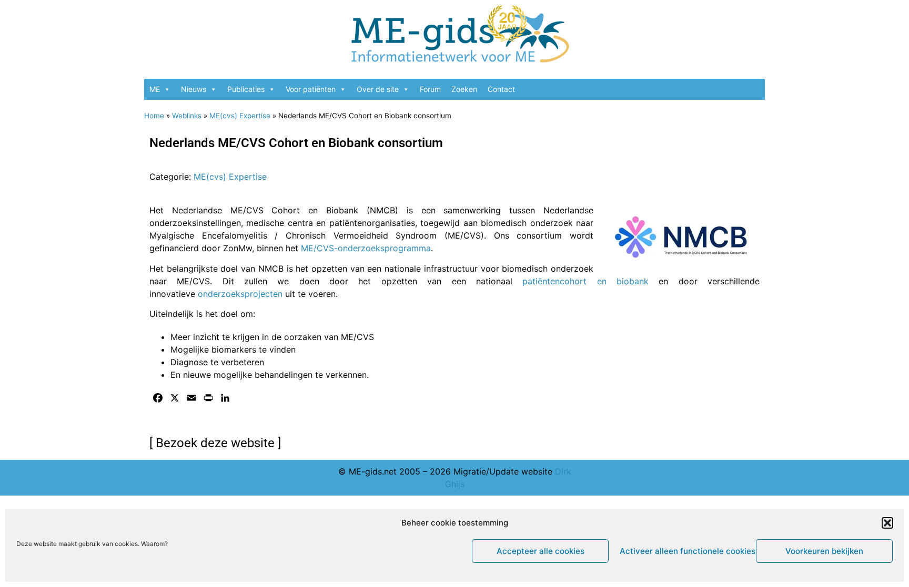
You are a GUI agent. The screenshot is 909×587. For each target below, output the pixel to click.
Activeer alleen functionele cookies (685, 551)
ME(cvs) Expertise (239, 115)
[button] (887, 523)
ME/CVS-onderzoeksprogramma (366, 248)
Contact (501, 89)
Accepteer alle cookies (540, 551)
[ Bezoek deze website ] (215, 443)
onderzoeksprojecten (240, 294)
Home (154, 115)
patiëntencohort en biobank (585, 281)
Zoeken (464, 89)
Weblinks (186, 115)
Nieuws (193, 89)
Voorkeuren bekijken (824, 551)
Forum (430, 89)
